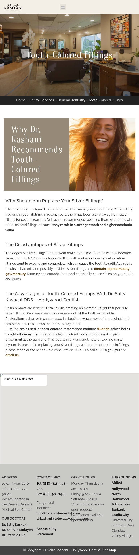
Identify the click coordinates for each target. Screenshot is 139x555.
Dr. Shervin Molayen (17, 530)
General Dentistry (71, 100)
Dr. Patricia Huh (13, 535)
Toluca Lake (121, 504)
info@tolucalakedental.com (58, 513)
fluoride (103, 329)
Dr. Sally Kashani (14, 525)
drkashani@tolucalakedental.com (63, 518)
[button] (63, 7)
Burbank (118, 509)
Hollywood (120, 489)
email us (12, 355)
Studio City (120, 515)
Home (21, 100)
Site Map (109, 550)
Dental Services (41, 100)
